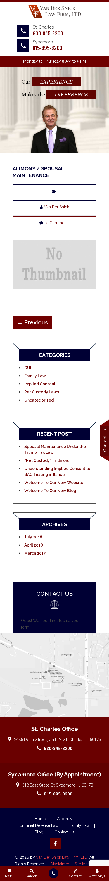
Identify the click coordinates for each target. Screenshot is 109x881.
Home (40, 818)
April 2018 (33, 545)
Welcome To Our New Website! (54, 482)
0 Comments (58, 222)
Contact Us (64, 832)
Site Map (82, 864)
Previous (32, 322)
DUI (27, 367)
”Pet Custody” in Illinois (46, 460)
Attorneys (65, 818)
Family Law (35, 376)
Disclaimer (60, 864)
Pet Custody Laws (41, 392)
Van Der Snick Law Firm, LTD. (61, 857)
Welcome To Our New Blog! (50, 490)
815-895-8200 (47, 47)
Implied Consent (40, 384)
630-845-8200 (48, 33)
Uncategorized (39, 400)
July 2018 (33, 537)
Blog (39, 832)
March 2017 (35, 553)
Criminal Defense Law (38, 825)
